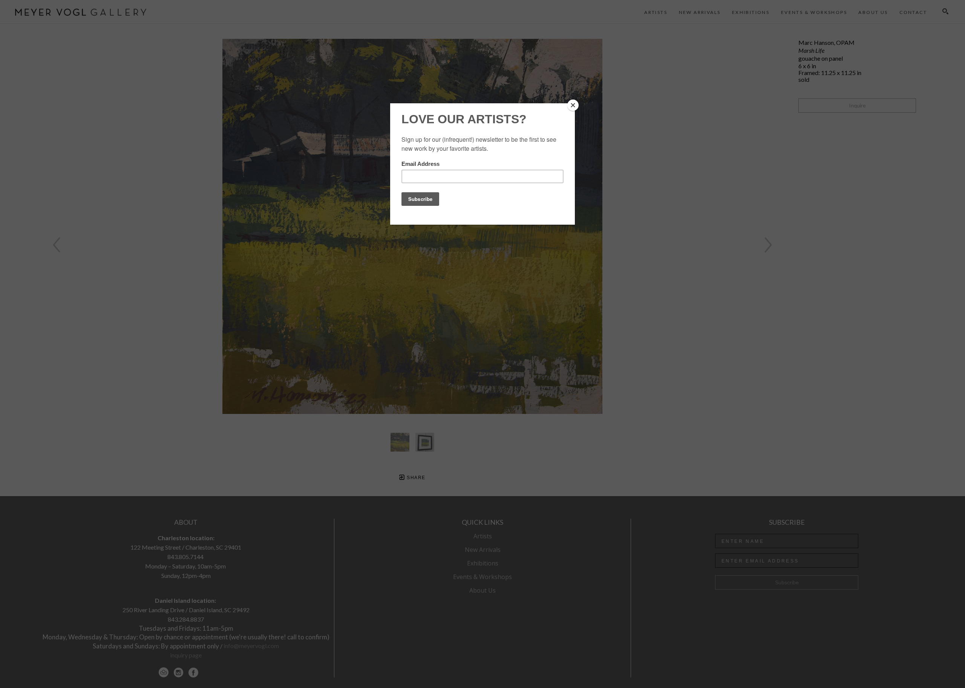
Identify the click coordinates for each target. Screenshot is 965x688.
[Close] (573, 105)
